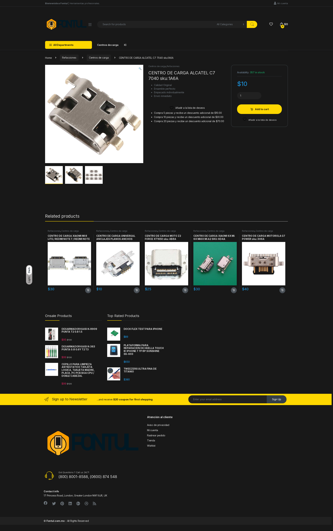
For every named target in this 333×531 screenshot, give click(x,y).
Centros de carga (107, 44)
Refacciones (69, 57)
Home (48, 57)
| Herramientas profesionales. (72, 3)
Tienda (151, 440)
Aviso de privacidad (158, 424)
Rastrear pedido (156, 435)
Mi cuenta (282, 3)
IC (125, 44)
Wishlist (151, 445)
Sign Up (276, 399)
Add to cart (262, 109)
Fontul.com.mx (55, 520)
